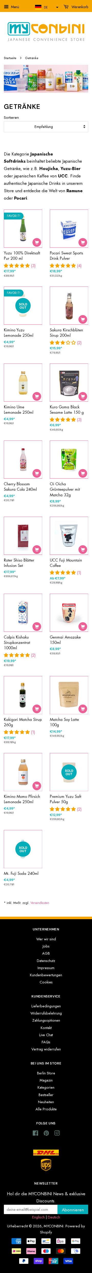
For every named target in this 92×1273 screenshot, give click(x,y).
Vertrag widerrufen (46, 1049)
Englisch (38, 1217)
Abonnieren (73, 1210)
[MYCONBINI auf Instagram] (57, 1134)
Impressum (46, 967)
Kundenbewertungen (46, 975)
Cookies (46, 982)
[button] (46, 7)
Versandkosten (39, 903)
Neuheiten (46, 1102)
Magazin (46, 1080)
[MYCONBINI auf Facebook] (35, 1134)
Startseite (10, 58)
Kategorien (46, 1087)
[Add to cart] (36, 242)
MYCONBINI (53, 1226)
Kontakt (46, 1027)
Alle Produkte (46, 1109)
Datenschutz (46, 960)
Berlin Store (46, 1073)
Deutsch (54, 1217)
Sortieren (11, 117)
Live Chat (46, 1034)
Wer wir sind (46, 939)
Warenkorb (79, 6)
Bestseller (46, 1094)
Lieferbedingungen (46, 1006)
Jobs (46, 946)
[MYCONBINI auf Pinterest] (46, 1134)
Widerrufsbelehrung (46, 1013)
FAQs (46, 1042)
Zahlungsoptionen (46, 1020)
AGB (46, 953)
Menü (14, 6)
